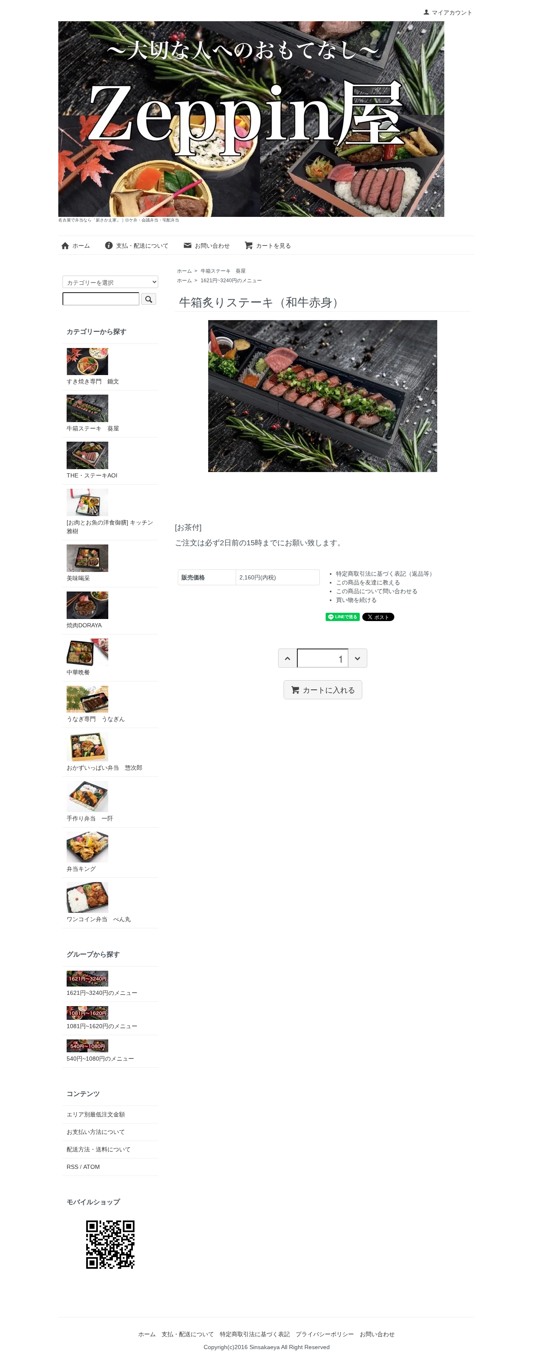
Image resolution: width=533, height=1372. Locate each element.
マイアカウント (452, 12)
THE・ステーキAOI (92, 475)
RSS (72, 1166)
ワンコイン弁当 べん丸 (99, 919)
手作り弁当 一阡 (90, 818)
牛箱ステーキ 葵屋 (223, 271)
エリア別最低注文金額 (96, 1114)
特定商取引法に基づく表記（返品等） (385, 573)
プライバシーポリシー (325, 1334)
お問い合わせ (212, 245)
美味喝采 (78, 578)
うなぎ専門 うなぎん (96, 719)
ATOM (91, 1166)
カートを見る (273, 245)
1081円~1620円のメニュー (102, 1026)
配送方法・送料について (99, 1149)
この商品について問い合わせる (377, 591)
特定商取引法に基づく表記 (255, 1334)
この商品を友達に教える (368, 582)
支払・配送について (142, 245)
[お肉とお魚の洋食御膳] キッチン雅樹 (110, 526)
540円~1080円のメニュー (100, 1058)
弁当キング (81, 868)
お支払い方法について (96, 1131)
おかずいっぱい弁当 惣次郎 (104, 767)
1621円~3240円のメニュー (231, 280)
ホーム (81, 245)
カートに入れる (329, 689)
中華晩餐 (78, 672)
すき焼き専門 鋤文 (93, 381)
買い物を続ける (356, 600)
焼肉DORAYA (84, 625)
